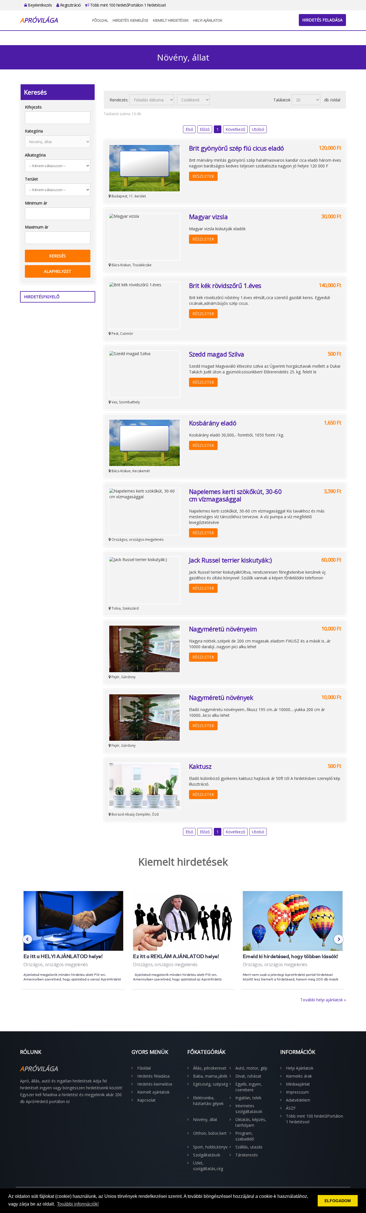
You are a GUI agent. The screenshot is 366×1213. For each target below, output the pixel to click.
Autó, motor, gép (251, 1068)
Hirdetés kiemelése (130, 20)
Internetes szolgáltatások (248, 1108)
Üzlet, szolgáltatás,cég (208, 1165)
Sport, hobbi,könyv (210, 1147)
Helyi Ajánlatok (207, 20)
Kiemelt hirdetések (171, 20)
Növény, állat (205, 1119)
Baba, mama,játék (210, 1076)
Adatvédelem (298, 1100)
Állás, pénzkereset (209, 1068)
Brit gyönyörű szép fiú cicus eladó (236, 148)
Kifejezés (33, 107)
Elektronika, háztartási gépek (208, 1100)
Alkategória (35, 155)
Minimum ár (36, 203)
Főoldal (100, 20)
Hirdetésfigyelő (41, 296)
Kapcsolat (146, 1100)
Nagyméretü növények (221, 697)
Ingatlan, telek (248, 1097)
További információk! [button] (78, 1204)
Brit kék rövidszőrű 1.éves (225, 285)
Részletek (203, 176)
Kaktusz (200, 766)
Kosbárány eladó (212, 423)
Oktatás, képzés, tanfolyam (250, 1122)
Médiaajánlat (298, 1084)
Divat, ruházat (248, 1076)
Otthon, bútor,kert (210, 1133)
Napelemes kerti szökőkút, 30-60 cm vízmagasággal (235, 495)
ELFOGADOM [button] (338, 1200)
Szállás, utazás (248, 1147)
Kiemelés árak (299, 1076)
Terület (31, 179)
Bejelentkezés (39, 5)
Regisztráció (70, 5)
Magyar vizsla (208, 216)
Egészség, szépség (210, 1084)
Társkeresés (246, 1155)
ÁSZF (291, 1108)
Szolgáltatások (206, 1155)
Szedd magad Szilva (216, 354)
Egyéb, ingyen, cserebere (248, 1086)
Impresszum (297, 1092)
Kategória (34, 131)
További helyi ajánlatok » (323, 999)
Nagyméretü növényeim (223, 628)
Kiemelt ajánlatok (153, 1092)
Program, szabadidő (244, 1136)
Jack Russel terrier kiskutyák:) (230, 560)
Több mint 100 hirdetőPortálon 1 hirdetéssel (127, 5)
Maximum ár (36, 227)
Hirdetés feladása (322, 20)
